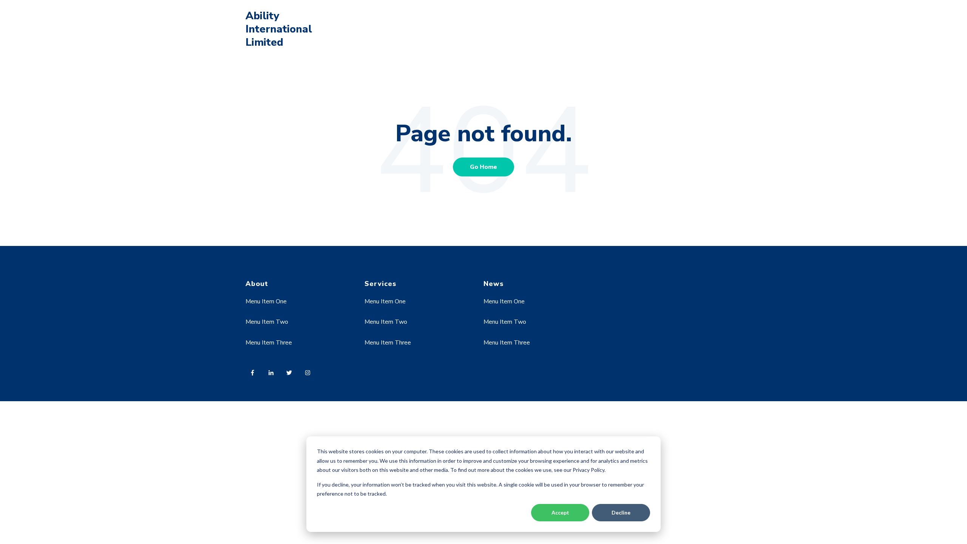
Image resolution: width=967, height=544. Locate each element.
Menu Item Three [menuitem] (269, 342)
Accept (560, 512)
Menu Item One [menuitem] (266, 301)
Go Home (483, 167)
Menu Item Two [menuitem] (267, 322)
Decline (621, 512)
